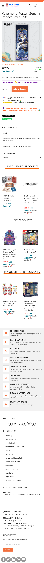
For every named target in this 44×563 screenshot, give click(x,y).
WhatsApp (7, 119)
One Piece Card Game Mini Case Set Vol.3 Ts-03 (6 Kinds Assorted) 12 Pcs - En (31, 200)
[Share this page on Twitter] (8, 559)
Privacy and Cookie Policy (14, 458)
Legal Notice (9, 477)
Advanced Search (11, 469)
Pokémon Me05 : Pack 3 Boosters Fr (30, 251)
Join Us (7, 450)
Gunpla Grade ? (11, 443)
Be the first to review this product (12, 64)
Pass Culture (9, 473)
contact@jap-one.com (13, 521)
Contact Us (9, 465)
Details (5, 133)
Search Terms (10, 454)
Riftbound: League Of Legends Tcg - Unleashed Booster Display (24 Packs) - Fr (9, 254)
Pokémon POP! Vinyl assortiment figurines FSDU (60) (10, 303)
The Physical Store (11, 439)
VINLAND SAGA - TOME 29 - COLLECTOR (9, 198)
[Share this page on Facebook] (3, 559)
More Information (9, 153)
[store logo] (12, 5)
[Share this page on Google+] (18, 559)
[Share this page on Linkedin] (13, 559)
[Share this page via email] (23, 559)
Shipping (8, 435)
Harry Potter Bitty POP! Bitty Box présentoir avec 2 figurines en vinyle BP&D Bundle (30, 305)
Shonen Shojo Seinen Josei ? (15, 447)
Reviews (5, 157)
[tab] (22, 133)
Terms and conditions (13, 480)
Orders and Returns (12, 462)
